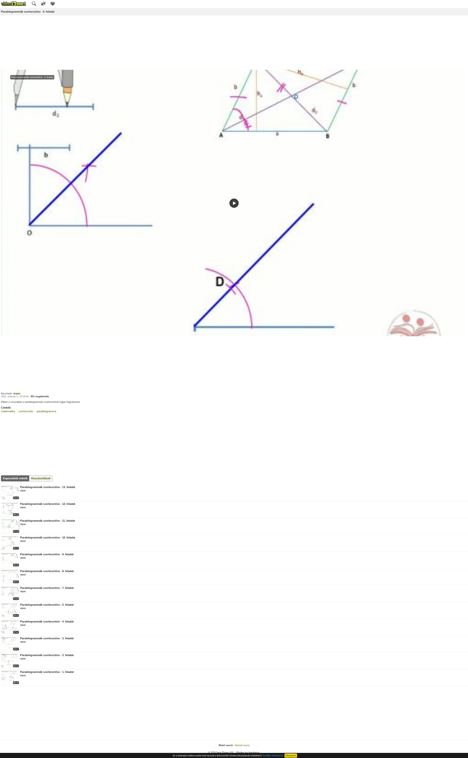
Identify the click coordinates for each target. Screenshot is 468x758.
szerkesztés (25, 411)
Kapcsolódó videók (15, 478)
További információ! (272, 755)
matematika (8, 411)
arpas (16, 393)
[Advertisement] (234, 42)
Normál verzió (242, 745)
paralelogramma (46, 411)
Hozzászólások (40, 478)
